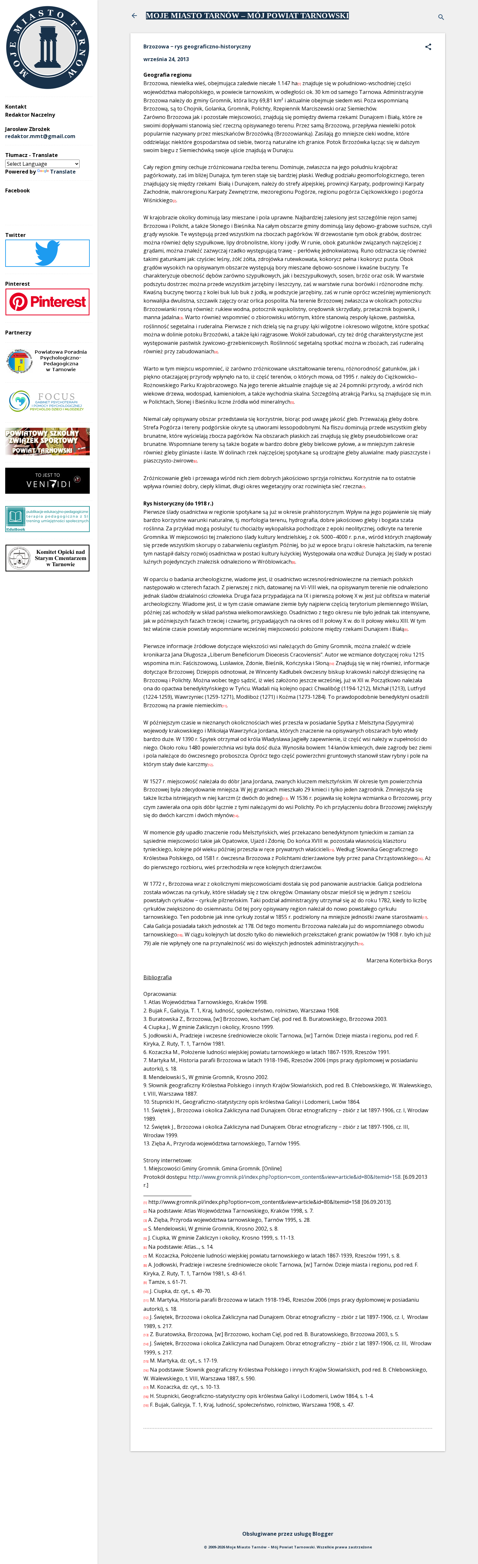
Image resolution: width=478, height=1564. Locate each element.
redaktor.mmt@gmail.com (40, 136)
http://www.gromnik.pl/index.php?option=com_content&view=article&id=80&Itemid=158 (295, 1176)
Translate (63, 171)
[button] (428, 47)
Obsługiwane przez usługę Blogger (287, 1533)
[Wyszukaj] (441, 18)
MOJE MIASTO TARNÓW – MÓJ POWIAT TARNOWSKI (247, 15)
